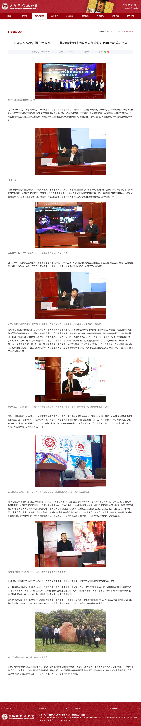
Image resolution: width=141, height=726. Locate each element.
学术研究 (115, 16)
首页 (9, 16)
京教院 (24, 16)
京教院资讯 (39, 16)
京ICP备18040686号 (79, 715)
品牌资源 (85, 16)
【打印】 (86, 52)
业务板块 (54, 16)
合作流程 (130, 16)
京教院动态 (129, 31)
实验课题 (69, 16)
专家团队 (100, 16)
